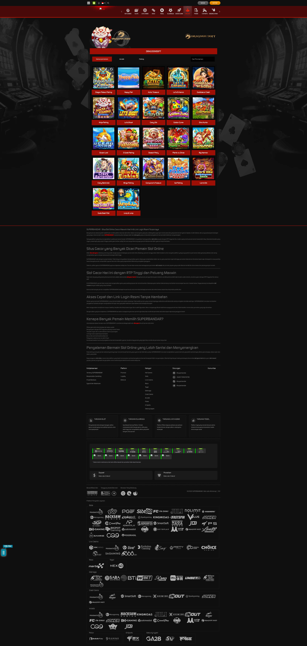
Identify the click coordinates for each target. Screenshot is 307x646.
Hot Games (128, 14)
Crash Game (179, 14)
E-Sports (205, 14)
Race (153, 14)
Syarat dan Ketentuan (94, 383)
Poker (196, 14)
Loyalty (123, 376)
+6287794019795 (183, 377)
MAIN (105, 78)
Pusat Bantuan (91, 380)
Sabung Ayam (213, 14)
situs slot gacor (94, 253)
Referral (123, 380)
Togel (162, 14)
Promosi (123, 373)
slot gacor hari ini (131, 277)
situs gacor (137, 323)
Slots (136, 14)
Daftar (215, 3)
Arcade (187, 14)
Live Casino (145, 14)
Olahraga (170, 14)
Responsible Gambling (94, 376)
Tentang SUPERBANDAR (94, 373)
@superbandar (181, 373)
